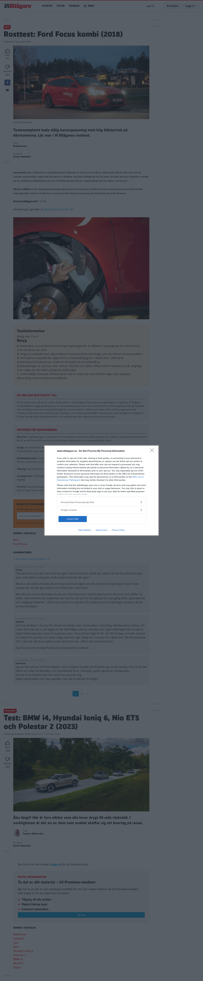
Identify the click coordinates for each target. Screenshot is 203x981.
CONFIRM (73, 519)
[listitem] (101, 502)
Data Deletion (84, 530)
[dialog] (101, 490)
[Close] (153, 451)
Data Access (101, 530)
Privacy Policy (118, 530)
